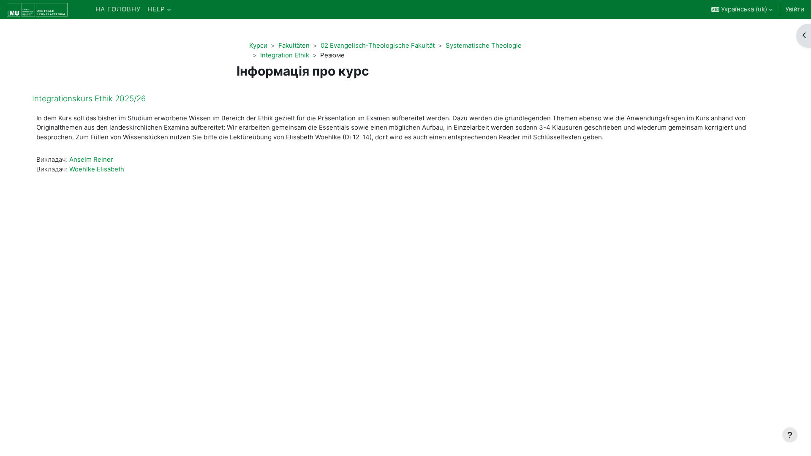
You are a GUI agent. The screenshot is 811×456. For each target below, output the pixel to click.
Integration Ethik (284, 55)
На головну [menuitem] (118, 9)
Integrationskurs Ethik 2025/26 (89, 98)
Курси (258, 45)
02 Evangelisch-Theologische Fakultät (378, 45)
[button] (742, 9)
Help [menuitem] (156, 9)
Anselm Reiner (91, 159)
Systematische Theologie (484, 45)
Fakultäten (294, 45)
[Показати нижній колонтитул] (789, 434)
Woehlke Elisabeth (96, 169)
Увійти (794, 9)
